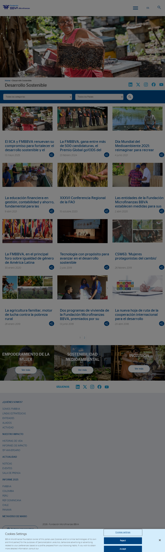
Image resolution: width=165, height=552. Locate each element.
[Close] (159, 540)
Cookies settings (122, 533)
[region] (82, 540)
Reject (123, 541)
